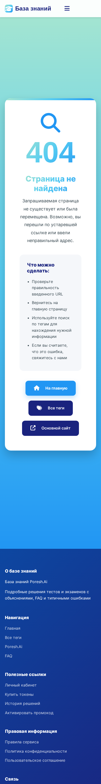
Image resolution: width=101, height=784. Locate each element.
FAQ (8, 655)
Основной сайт (56, 428)
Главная (12, 628)
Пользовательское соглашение (35, 760)
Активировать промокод (29, 712)
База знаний (33, 8)
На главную (56, 388)
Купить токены (19, 694)
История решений (22, 703)
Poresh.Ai (13, 646)
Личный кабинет (21, 685)
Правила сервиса (22, 741)
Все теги (56, 407)
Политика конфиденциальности (36, 751)
